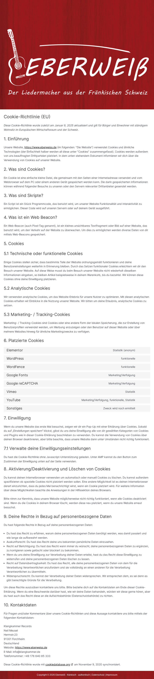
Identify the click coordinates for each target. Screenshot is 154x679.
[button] (77, 10)
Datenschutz (98, 675)
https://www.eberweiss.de (40, 147)
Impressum (111, 675)
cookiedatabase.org (57, 664)
